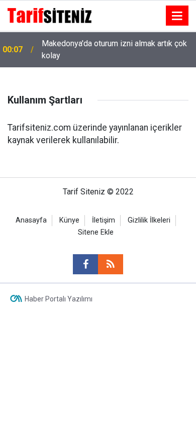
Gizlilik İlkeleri (149, 220)
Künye (69, 220)
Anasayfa (31, 220)
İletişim (103, 220)
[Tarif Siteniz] (49, 15)
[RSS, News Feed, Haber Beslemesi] (110, 264)
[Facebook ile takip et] (85, 264)
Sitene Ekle (96, 232)
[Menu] (177, 16)
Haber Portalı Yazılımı (58, 299)
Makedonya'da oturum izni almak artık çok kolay (114, 49)
